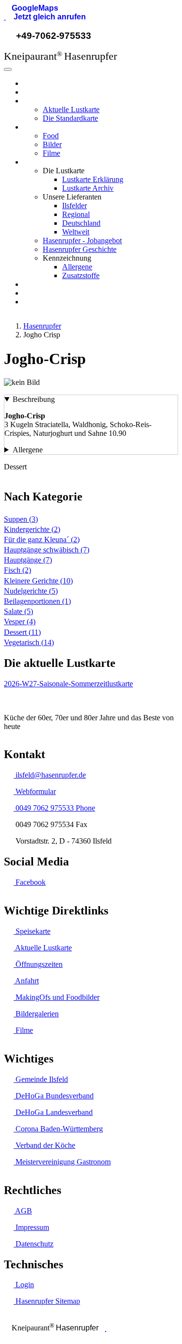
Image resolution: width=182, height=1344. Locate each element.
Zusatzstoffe (80, 275)
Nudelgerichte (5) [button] (31, 591)
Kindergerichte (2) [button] (32, 529)
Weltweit (75, 232)
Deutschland (81, 223)
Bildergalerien (36, 1014)
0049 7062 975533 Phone (54, 808)
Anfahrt (26, 981)
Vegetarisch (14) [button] (29, 642)
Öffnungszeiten (38, 964)
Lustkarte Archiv (88, 188)
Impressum (31, 1227)
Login (24, 1284)
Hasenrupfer (42, 83)
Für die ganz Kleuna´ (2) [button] (42, 539)
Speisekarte (32, 931)
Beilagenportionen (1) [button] (37, 601)
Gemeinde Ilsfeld (41, 1079)
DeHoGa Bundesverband (54, 1096)
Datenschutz (33, 1244)
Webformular (35, 791)
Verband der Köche (44, 1145)
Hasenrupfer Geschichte (79, 249)
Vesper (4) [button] (19, 621)
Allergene (77, 267)
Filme (51, 153)
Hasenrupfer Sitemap (47, 1301)
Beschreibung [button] (34, 399)
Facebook (30, 882)
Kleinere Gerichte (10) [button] (38, 581)
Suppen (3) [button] (21, 519)
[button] (31, 8)
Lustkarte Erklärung (92, 179)
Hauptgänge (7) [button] (28, 560)
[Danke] (105, 1328)
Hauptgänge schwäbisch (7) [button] (46, 550)
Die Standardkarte (70, 118)
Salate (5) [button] (18, 611)
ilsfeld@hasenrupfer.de (50, 775)
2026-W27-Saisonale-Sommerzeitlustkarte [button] (68, 684)
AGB (23, 1211)
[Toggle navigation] (8, 69)
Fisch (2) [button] (17, 570)
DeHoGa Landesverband (53, 1112)
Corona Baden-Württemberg (58, 1129)
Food (51, 136)
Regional (76, 214)
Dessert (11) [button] (22, 632)
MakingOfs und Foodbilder (56, 997)
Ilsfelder (74, 205)
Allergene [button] (28, 450)
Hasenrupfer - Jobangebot (82, 240)
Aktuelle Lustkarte (71, 109)
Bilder (52, 144)
